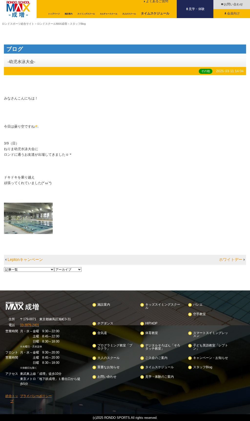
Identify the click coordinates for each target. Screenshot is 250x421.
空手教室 (199, 314)
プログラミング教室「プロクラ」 (114, 347)
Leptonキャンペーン (25, 259)
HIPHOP (151, 323)
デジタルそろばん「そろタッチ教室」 (162, 347)
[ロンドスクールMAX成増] (18, 9)
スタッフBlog (202, 367)
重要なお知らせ (108, 367)
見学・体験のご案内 (159, 376)
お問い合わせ (233, 4)
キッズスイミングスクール (162, 306)
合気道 (102, 333)
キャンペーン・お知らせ (210, 358)
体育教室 (151, 333)
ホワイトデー (230, 259)
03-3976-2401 (29, 325)
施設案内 (103, 304)
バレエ (198, 304)
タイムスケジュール (159, 367)
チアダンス (105, 323)
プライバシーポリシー (36, 396)
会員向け (233, 13)
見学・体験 (197, 9)
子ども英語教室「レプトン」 (210, 347)
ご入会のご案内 (156, 358)
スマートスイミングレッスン (210, 335)
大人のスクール (108, 358)
